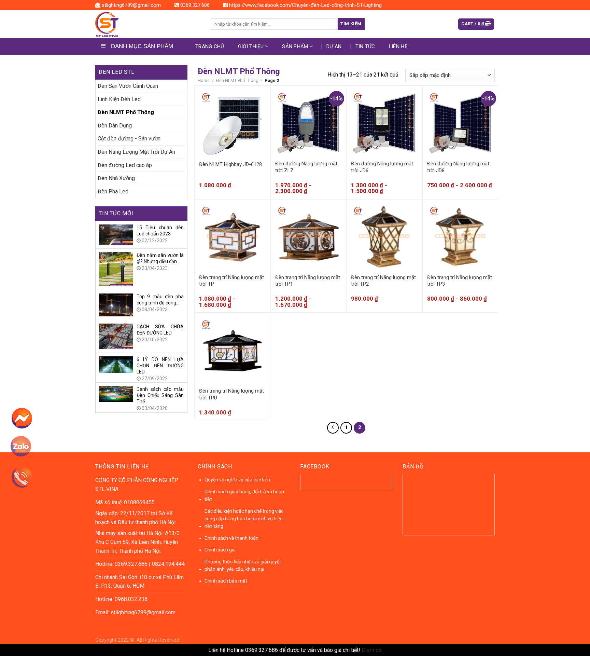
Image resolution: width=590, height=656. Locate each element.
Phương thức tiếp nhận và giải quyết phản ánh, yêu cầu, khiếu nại (243, 565)
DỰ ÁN (334, 46)
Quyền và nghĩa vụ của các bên (237, 479)
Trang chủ (209, 46)
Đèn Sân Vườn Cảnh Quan (128, 86)
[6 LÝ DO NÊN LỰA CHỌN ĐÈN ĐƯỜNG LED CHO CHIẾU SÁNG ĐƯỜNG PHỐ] (116, 364)
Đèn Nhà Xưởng (116, 178)
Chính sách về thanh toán (231, 538)
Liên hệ (398, 46)
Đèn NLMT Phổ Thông (126, 112)
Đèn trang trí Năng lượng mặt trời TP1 (307, 280)
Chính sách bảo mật (226, 581)
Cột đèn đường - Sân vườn (129, 138)
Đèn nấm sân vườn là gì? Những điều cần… (160, 258)
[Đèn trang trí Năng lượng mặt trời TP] (232, 237)
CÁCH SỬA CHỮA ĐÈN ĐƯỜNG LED (160, 330)
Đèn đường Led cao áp (125, 165)
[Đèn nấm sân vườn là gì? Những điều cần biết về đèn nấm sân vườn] (116, 268)
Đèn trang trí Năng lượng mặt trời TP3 (459, 280)
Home (204, 80)
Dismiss (372, 650)
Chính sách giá (220, 549)
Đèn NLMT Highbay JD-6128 (230, 164)
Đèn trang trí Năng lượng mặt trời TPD (231, 394)
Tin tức (365, 46)
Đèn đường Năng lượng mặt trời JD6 (382, 167)
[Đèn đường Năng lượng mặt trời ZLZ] (308, 123)
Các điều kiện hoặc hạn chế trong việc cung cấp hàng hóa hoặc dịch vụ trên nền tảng (244, 518)
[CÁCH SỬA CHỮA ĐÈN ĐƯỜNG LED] (116, 336)
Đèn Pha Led (113, 191)
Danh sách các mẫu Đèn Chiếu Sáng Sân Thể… (160, 395)
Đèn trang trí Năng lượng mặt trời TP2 (383, 280)
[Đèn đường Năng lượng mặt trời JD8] (460, 123)
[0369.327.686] (26, 479)
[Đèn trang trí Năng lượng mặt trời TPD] (232, 350)
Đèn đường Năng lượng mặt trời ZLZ (306, 167)
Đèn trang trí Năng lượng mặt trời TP (231, 280)
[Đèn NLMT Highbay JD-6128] (232, 123)
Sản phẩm (295, 46)
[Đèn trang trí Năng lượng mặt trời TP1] (308, 237)
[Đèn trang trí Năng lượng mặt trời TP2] (384, 237)
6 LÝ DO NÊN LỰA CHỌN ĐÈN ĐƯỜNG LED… (160, 365)
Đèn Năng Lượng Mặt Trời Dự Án (136, 152)
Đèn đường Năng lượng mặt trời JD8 (458, 167)
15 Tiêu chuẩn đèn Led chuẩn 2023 (160, 230)
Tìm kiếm (350, 23)
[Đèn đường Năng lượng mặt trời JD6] (384, 123)
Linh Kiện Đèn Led (119, 99)
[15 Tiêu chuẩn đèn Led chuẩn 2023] (116, 234)
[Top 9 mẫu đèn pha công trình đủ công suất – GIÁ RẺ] (116, 304)
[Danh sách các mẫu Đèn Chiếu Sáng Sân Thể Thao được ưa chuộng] (116, 393)
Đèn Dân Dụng (115, 125)
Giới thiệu (251, 46)
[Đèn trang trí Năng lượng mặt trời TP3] (460, 237)
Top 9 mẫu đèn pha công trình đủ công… (160, 299)
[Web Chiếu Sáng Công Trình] (147, 24)
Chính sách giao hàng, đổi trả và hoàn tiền (244, 495)
